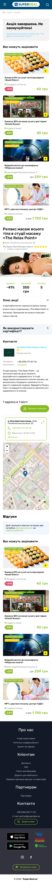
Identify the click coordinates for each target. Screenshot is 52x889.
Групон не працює (26, 746)
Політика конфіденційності (26, 742)
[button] (25, 474)
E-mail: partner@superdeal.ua (26, 816)
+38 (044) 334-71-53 (26, 812)
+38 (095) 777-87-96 (21, 428)
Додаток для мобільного (26, 775)
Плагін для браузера (26, 771)
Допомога (26, 763)
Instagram (22, 365)
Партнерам (26, 796)
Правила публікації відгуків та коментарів (26, 779)
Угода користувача (26, 738)
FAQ (26, 767)
